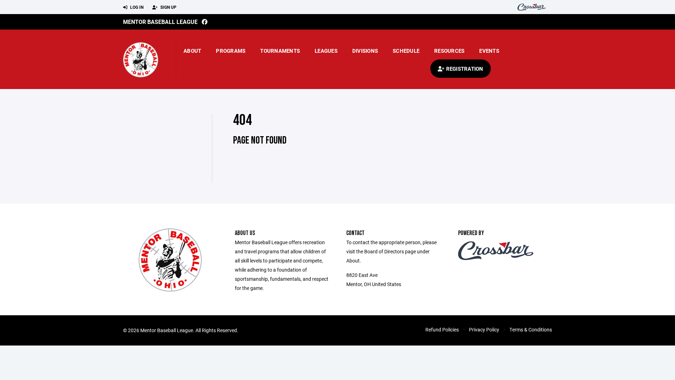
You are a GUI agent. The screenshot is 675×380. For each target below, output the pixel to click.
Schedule (406, 50)
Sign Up (167, 7)
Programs (230, 50)
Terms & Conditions (530, 329)
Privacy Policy (484, 329)
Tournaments (280, 50)
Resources (449, 50)
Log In (136, 7)
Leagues (326, 50)
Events (489, 50)
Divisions (365, 50)
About (192, 50)
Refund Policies (442, 329)
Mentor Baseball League (160, 21)
